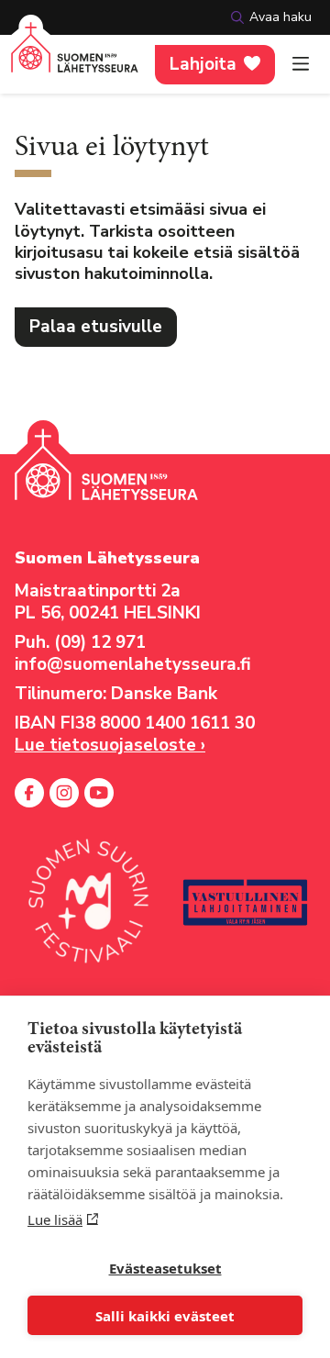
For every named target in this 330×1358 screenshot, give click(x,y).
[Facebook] (29, 792)
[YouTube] (99, 792)
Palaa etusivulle (95, 327)
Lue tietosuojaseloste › (110, 745)
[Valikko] (300, 64)
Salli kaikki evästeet (165, 1316)
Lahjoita (203, 64)
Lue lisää (55, 1219)
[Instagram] (64, 792)
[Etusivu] (74, 58)
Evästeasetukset (165, 1268)
